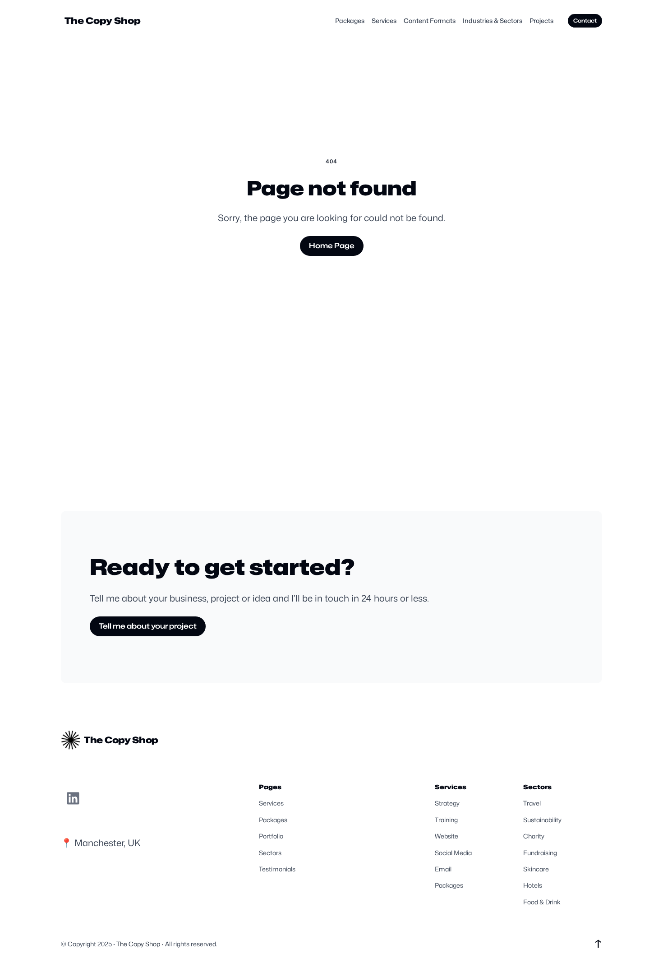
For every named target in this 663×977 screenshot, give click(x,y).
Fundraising (540, 853)
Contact (585, 20)
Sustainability (542, 820)
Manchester (99, 843)
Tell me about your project (148, 626)
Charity (533, 836)
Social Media (453, 853)
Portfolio (271, 836)
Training (446, 820)
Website (446, 836)
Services (271, 803)
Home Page (332, 245)
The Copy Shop (102, 20)
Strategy (447, 803)
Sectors (270, 853)
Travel (532, 803)
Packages (273, 820)
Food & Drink (542, 902)
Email (443, 869)
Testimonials (277, 869)
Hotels (532, 885)
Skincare (536, 869)
